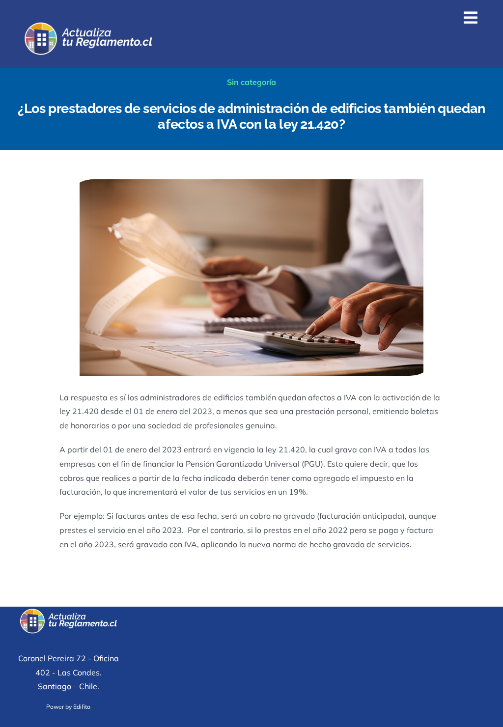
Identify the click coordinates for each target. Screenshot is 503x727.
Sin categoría (251, 82)
